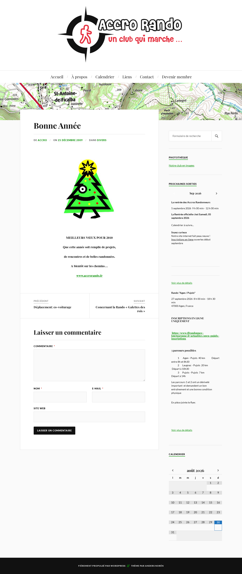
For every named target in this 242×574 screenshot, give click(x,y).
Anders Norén (154, 565)
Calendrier (104, 76)
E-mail (97, 388)
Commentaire (44, 346)
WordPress (118, 565)
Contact (147, 76)
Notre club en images (181, 165)
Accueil (56, 76)
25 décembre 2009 (70, 140)
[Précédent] (174, 193)
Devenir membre (177, 76)
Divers (101, 140)
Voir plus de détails (181, 283)
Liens (127, 76)
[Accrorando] (121, 59)
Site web (40, 408)
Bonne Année (57, 125)
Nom (38, 388)
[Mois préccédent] (172, 470)
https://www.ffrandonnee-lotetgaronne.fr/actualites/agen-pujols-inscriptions (195, 336)
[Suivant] (216, 193)
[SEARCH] (216, 136)
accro (42, 140)
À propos (79, 76)
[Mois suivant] (218, 470)
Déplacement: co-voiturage (52, 307)
